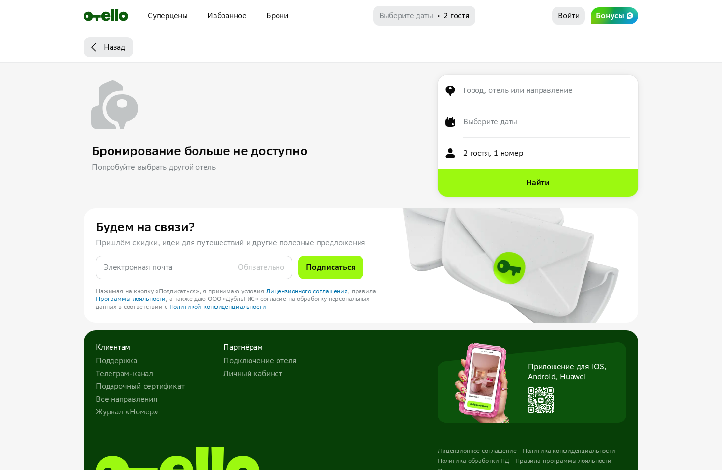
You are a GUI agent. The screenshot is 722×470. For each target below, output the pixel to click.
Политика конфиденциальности (569, 450)
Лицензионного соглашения (307, 290)
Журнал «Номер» (127, 411)
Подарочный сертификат (140, 386)
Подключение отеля (260, 360)
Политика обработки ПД (473, 460)
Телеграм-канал (124, 373)
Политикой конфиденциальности (217, 306)
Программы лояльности (131, 298)
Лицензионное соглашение (477, 450)
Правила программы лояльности (563, 460)
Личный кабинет (252, 373)
